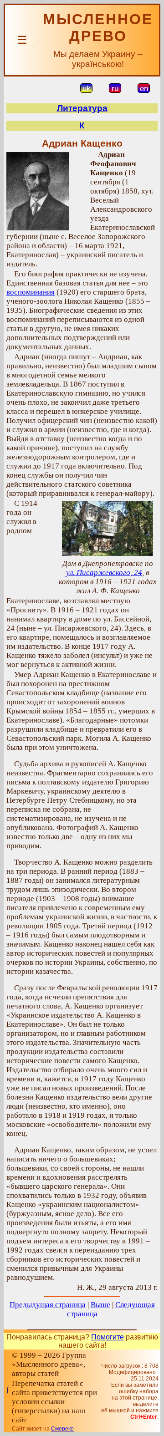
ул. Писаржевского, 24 (104, 572)
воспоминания (30, 292)
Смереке (62, 1429)
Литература (82, 108)
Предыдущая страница (48, 1304)
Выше (100, 1304)
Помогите (107, 1337)
